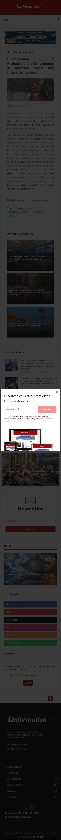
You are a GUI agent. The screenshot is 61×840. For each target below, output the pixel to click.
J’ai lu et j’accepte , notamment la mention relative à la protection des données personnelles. (29, 418)
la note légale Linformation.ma (35, 416)
